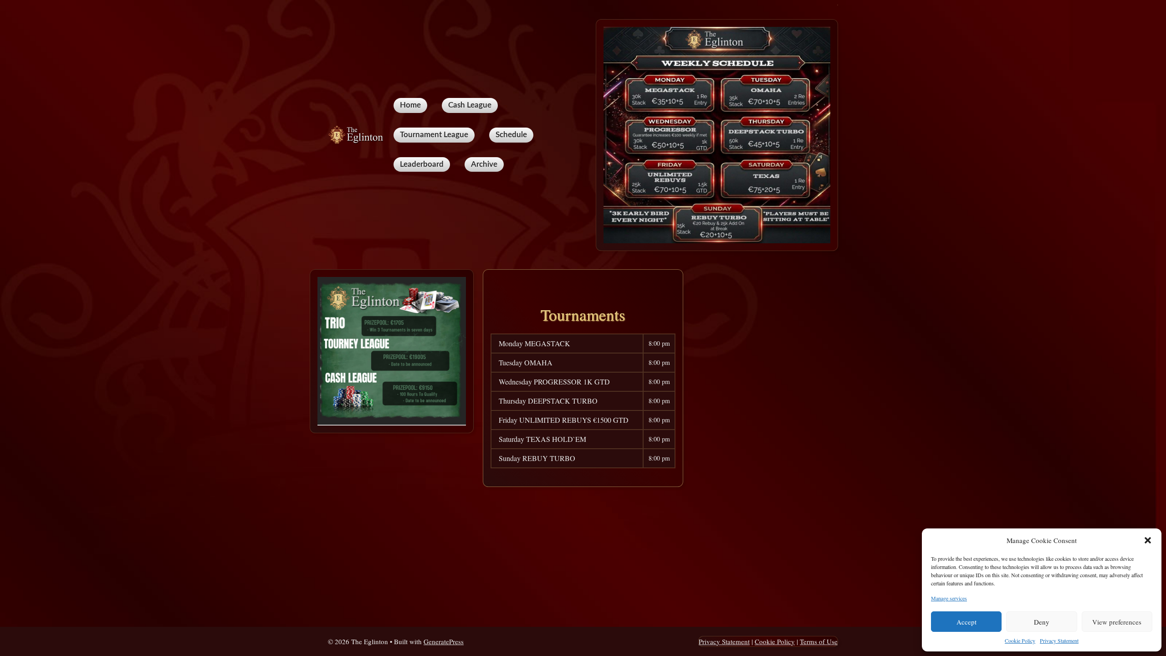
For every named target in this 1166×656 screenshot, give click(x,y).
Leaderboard (422, 164)
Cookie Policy (1020, 640)
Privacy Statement (1059, 640)
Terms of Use (819, 641)
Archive (484, 164)
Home (410, 105)
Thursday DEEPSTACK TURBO (548, 400)
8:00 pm (659, 343)
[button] (1147, 540)
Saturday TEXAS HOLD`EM (542, 439)
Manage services (949, 598)
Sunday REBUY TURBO (537, 458)
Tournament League (434, 134)
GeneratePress (444, 641)
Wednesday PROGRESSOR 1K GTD (554, 381)
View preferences (1116, 621)
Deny (1041, 621)
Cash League (469, 105)
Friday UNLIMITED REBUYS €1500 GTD (564, 420)
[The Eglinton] (357, 133)
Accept (966, 621)
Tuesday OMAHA (525, 362)
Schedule (511, 134)
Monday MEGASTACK (534, 343)
